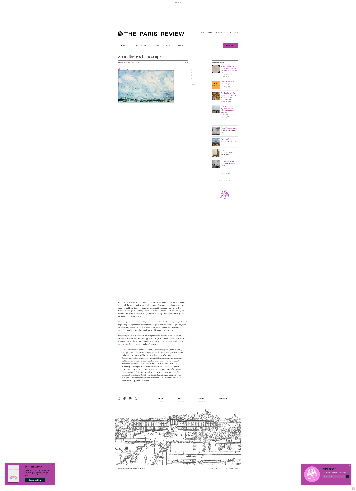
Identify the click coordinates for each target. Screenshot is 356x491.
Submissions (181, 402)
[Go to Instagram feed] (119, 399)
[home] (151, 34)
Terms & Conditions (231, 468)
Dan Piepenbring (125, 62)
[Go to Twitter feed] (130, 399)
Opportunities (223, 398)
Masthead (201, 398)
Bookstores (202, 402)
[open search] (220, 45)
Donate (210, 32)
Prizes (200, 400)
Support (160, 400)
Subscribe (230, 45)
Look (186, 62)
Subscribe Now (35, 480)
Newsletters (220, 32)
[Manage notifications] (351, 486)
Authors (156, 46)
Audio (168, 46)
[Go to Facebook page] (124, 399)
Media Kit (180, 400)
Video (220, 400)
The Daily (122, 46)
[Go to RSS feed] (135, 399)
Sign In (235, 32)
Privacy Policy (215, 468)
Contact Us (161, 402)
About (179, 46)
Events (203, 32)
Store (229, 32)
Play (119, 69)
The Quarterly (139, 46)
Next (128, 69)
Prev (123, 69)
